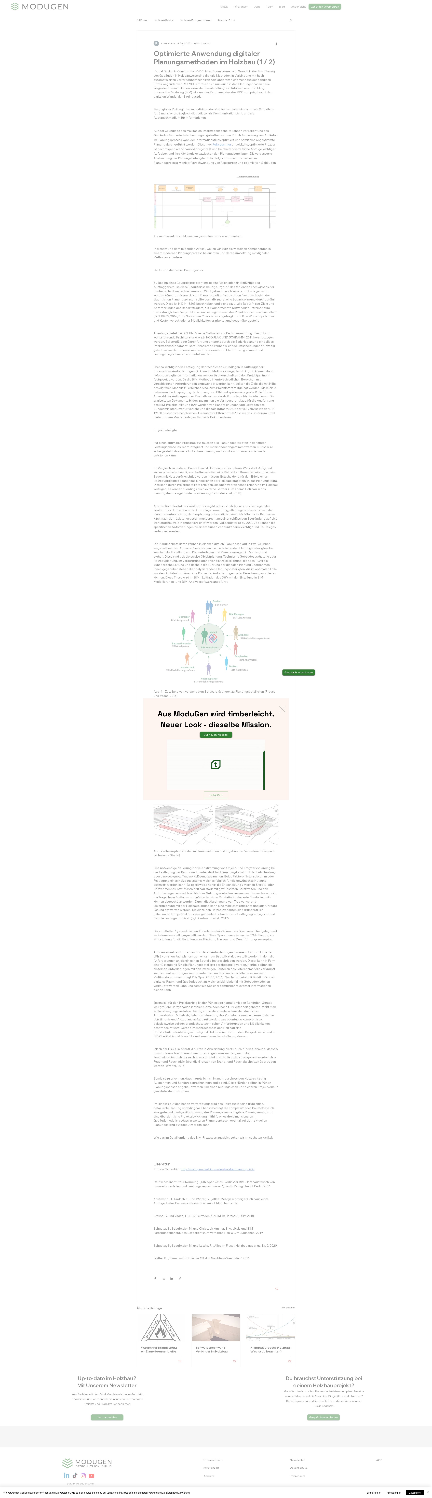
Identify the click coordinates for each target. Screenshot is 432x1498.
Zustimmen (415, 1492)
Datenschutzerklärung (178, 1492)
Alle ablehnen (394, 1492)
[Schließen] (428, 1492)
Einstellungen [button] (374, 1492)
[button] (282, 709)
